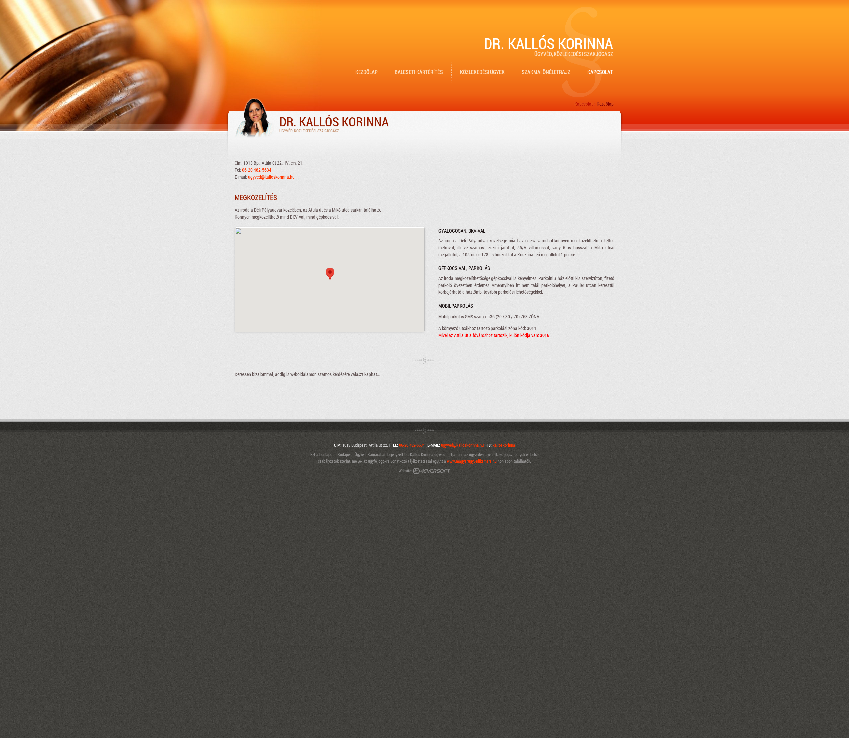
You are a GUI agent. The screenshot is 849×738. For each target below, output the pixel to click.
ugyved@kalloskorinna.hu (271, 177)
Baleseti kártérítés (419, 71)
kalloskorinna (504, 445)
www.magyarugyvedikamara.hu (472, 461)
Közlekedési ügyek (482, 71)
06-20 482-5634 (256, 170)
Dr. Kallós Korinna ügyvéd (424, 454)
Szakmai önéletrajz (546, 71)
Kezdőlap (366, 71)
